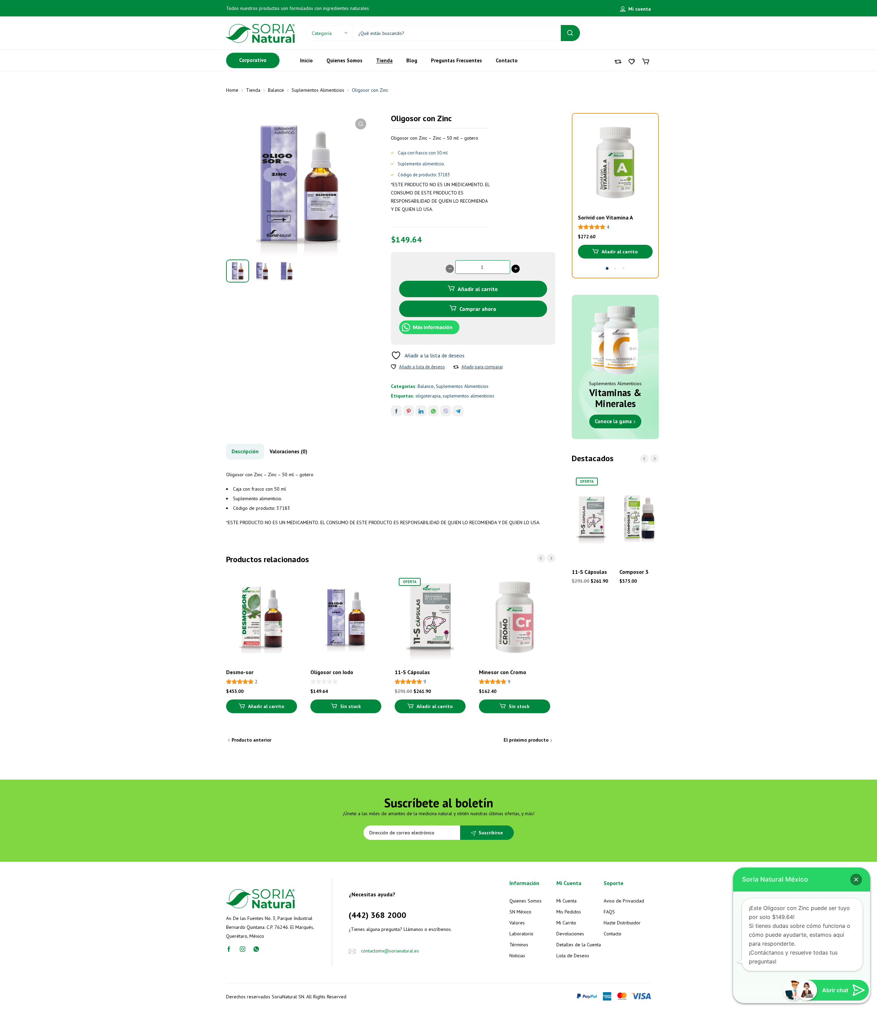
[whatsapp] (256, 948)
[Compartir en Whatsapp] (433, 410)
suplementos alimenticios (468, 396)
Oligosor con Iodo (331, 672)
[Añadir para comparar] (456, 367)
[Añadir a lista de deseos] (393, 367)
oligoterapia (428, 396)
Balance (276, 90)
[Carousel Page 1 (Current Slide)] (607, 268)
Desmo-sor (240, 672)
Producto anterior (251, 740)
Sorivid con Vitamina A (605, 217)
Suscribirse (491, 833)
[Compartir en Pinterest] (408, 410)
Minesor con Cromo (502, 672)
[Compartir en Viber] (445, 410)
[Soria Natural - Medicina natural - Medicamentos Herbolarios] (260, 32)
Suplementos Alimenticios (318, 90)
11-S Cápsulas (412, 672)
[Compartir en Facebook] (396, 410)
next (551, 558)
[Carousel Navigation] (546, 558)
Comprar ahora (477, 308)
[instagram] (242, 948)
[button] (360, 123)
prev (541, 558)
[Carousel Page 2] (615, 268)
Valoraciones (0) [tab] (288, 451)
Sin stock (350, 706)
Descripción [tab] (245, 451)
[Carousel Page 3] (623, 268)
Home (232, 90)
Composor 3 (634, 571)
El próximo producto (526, 740)
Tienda (253, 90)
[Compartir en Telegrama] (458, 410)
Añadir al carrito (478, 289)
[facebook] (228, 948)
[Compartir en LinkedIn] (421, 410)
